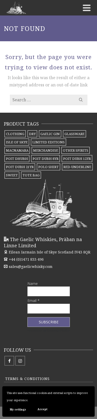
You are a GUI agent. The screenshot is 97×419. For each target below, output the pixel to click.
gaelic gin (50, 134)
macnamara (17, 150)
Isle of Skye (17, 142)
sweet (12, 175)
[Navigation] (86, 7)
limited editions (48, 142)
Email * (33, 300)
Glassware (74, 134)
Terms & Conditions (27, 378)
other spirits (75, 150)
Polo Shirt (48, 167)
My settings (18, 409)
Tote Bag (31, 175)
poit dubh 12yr (77, 158)
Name (32, 283)
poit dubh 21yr (20, 167)
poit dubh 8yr (45, 158)
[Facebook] (9, 361)
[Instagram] (20, 361)
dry (32, 134)
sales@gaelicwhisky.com (31, 266)
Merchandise (45, 150)
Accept (42, 409)
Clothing (15, 134)
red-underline (77, 167)
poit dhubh (17, 158)
